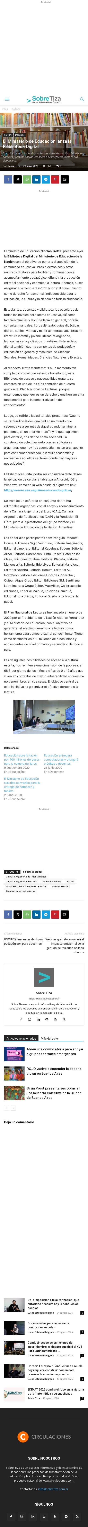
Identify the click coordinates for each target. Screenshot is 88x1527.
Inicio (5, 108)
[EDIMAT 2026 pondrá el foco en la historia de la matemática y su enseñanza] (14, 1394)
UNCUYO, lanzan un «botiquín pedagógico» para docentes (23, 941)
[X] (18, 179)
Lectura (70, 881)
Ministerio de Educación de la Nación (26, 886)
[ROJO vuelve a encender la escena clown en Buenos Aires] (14, 1073)
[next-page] (13, 1108)
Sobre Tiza (14, 165)
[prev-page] (6, 1108)
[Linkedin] (36, 179)
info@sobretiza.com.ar (53, 1489)
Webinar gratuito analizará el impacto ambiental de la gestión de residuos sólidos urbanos (64, 946)
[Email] (65, 179)
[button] (7, 99)
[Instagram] (31, 1019)
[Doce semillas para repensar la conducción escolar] (14, 1328)
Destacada (20, 134)
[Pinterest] (55, 179)
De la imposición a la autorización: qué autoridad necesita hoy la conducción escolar (53, 1304)
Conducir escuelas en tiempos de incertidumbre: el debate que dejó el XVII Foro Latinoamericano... (55, 1346)
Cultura (16, 108)
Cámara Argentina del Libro (21, 881)
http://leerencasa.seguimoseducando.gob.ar (37, 490)
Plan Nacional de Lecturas (20, 891)
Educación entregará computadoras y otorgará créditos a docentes (61, 759)
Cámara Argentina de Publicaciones (26, 876)
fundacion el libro (51, 881)
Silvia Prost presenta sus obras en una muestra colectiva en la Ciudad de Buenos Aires (54, 1093)
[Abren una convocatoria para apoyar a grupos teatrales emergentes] (14, 1054)
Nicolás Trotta (60, 886)
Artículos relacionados (21, 1038)
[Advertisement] (44, 48)
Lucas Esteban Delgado (41, 1312)
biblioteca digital (32, 871)
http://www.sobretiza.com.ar (44, 998)
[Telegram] (46, 179)
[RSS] (57, 1019)
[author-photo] (44, 987)
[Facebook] (8, 179)
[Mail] (48, 1019)
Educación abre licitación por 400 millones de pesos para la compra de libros (21, 759)
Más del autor (50, 1038)
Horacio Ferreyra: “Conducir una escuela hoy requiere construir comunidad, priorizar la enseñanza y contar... (55, 1370)
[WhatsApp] (27, 179)
